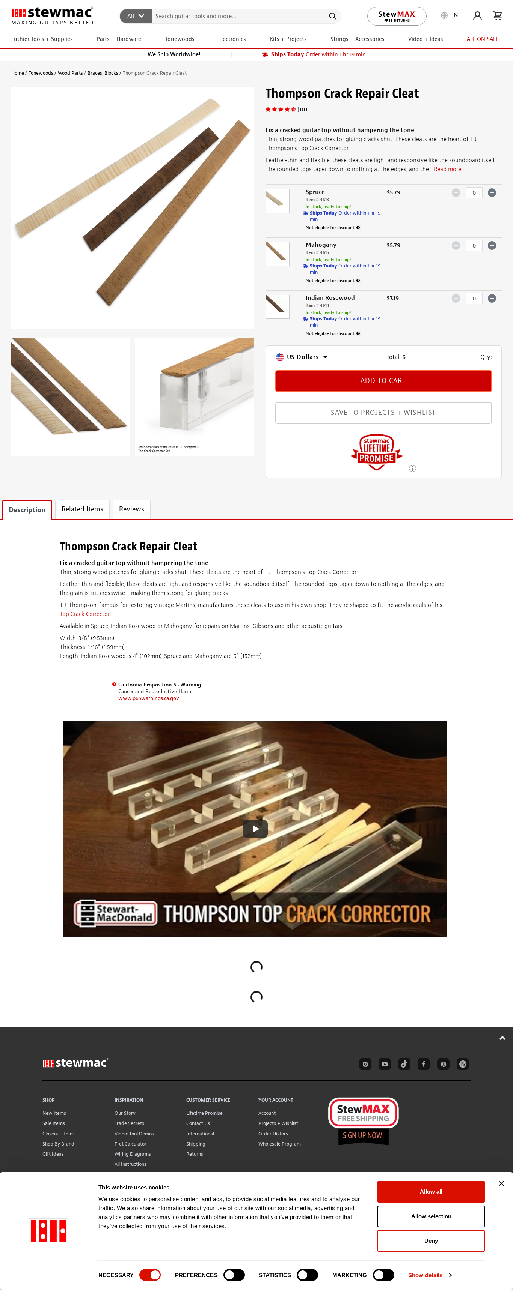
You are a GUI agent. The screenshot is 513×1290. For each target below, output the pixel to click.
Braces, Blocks (103, 73)
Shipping (195, 1144)
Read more (447, 169)
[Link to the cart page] (497, 15)
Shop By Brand (58, 1144)
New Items (54, 1113)
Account (267, 1113)
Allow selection (431, 1216)
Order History (273, 1134)
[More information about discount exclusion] (358, 227)
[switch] (234, 1275)
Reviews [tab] (131, 509)
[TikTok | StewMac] (402, 1065)
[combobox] (231, 16)
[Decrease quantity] (456, 192)
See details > (412, 468)
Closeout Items (58, 1134)
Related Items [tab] (82, 509)
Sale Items (53, 1123)
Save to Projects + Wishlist (383, 412)
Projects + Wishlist (278, 1123)
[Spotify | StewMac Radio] (461, 1065)
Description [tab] (27, 510)
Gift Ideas (53, 1154)
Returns (194, 1154)
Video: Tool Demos (134, 1134)
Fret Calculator (130, 1144)
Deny (431, 1240)
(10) (302, 109)
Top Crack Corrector (84, 614)
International (200, 1134)
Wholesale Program (279, 1144)
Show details (425, 1275)
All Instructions (130, 1164)
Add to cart (383, 381)
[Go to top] (502, 1037)
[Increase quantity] (492, 192)
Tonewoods (41, 73)
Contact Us (198, 1123)
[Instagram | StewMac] (363, 1065)
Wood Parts (70, 73)
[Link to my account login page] (477, 15)
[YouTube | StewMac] (383, 1065)
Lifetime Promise (204, 1113)
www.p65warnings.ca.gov (148, 698)
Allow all (431, 1191)
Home (17, 73)
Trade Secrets (129, 1123)
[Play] (255, 829)
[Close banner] (501, 1183)
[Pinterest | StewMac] (442, 1065)
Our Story (125, 1113)
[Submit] (332, 16)
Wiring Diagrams (133, 1154)
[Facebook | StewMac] (422, 1065)
